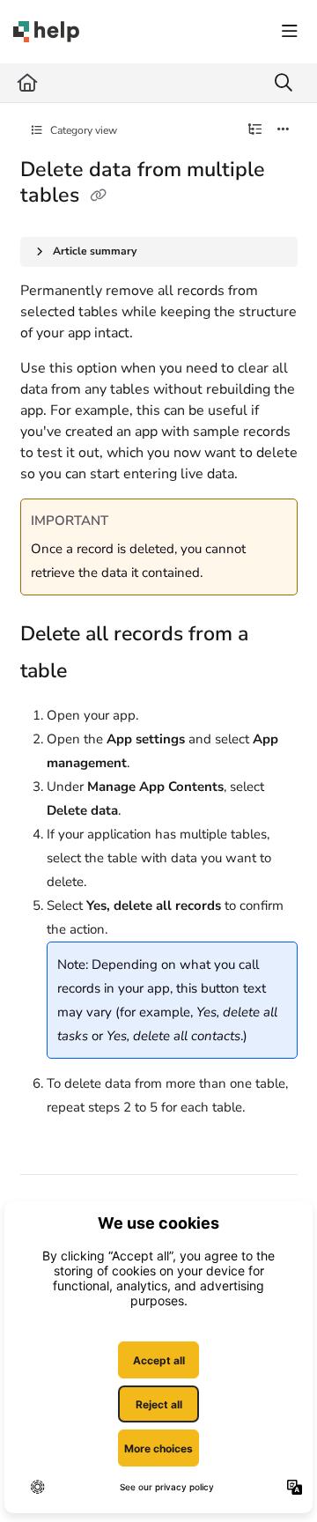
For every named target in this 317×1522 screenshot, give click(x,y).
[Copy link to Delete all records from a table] (94, 673)
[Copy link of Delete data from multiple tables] (99, 196)
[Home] (46, 31)
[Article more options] (283, 130)
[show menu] (290, 32)
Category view (82, 130)
